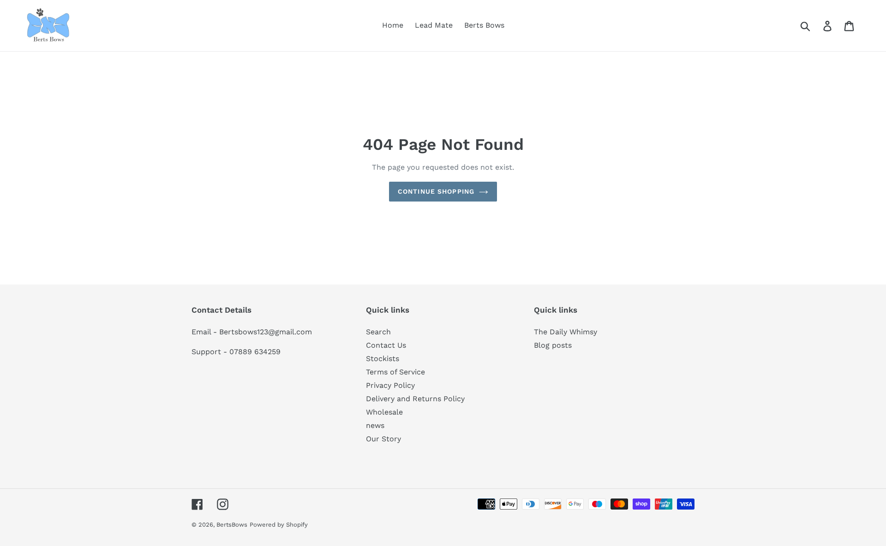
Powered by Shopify (279, 524)
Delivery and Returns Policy (415, 398)
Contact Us (386, 345)
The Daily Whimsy (565, 331)
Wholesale (384, 412)
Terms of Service (395, 372)
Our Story (383, 438)
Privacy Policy (390, 385)
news (375, 425)
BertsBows (231, 524)
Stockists (382, 358)
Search (378, 331)
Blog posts (553, 345)
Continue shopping (436, 191)
